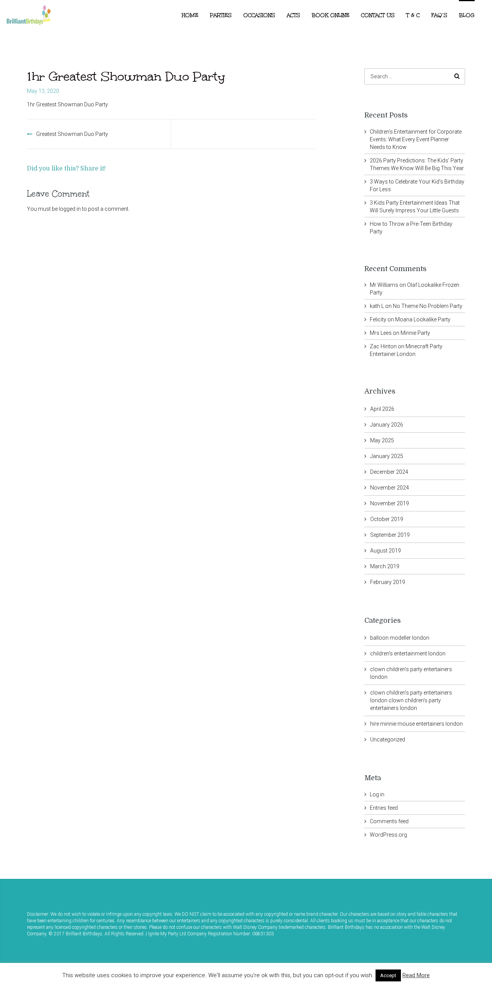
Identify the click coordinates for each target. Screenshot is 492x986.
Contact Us (378, 15)
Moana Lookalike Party (422, 319)
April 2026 (382, 409)
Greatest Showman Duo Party (72, 134)
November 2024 (389, 488)
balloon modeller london (399, 638)
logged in (70, 209)
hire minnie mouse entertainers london (416, 724)
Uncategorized (387, 739)
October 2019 (386, 519)
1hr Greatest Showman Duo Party (67, 104)
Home (190, 15)
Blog (467, 15)
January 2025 (386, 456)
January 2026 (386, 425)
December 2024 (389, 472)
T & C (413, 15)
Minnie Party (415, 333)
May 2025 (382, 440)
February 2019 (387, 582)
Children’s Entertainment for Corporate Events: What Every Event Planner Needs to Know (416, 139)
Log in (377, 794)
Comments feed (389, 821)
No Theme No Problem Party (427, 306)
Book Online (330, 15)
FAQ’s (439, 15)
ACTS (293, 15)
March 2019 (384, 566)
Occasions (259, 15)
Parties (221, 15)
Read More (416, 975)
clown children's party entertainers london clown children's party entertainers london (411, 700)
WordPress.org (388, 835)
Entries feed (384, 808)
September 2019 (390, 535)
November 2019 (389, 503)
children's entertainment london (407, 653)
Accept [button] (388, 975)
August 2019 (385, 551)
